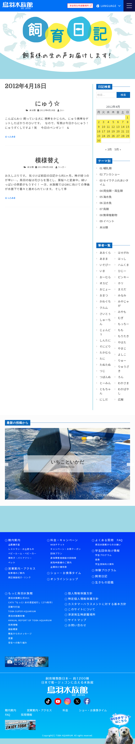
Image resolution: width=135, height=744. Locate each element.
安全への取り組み (17, 642)
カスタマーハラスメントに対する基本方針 (97, 604)
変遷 (10, 638)
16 (98, 131)
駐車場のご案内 (16, 573)
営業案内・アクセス (22, 568)
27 (118, 136)
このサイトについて (81, 609)
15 (127, 127)
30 (98, 140)
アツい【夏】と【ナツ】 (67, 462)
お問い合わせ (77, 625)
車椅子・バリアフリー (20, 557)
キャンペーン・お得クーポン (65, 549)
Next (128, 464)
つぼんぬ (105, 377)
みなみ (122, 295)
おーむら (105, 277)
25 (108, 136)
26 (113, 136)
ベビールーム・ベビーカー (22, 553)
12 (113, 127)
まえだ (122, 289)
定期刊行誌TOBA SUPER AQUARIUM (22, 609)
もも (120, 330)
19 (113, 131)
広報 (120, 399)
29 (127, 136)
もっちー (123, 324)
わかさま (123, 383)
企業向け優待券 (58, 566)
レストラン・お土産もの (21, 549)
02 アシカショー (110, 174)
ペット (11, 562)
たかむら (105, 352)
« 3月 (108, 149)
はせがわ (123, 253)
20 (118, 131)
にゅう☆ (47, 103)
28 (122, 136)
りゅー (122, 360)
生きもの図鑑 (104, 582)
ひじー (122, 271)
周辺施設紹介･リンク (19, 577)
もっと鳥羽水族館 (20, 593)
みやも (122, 312)
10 (103, 127)
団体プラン (56, 553)
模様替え (47, 160)
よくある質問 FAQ (109, 540)
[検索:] (113, 95)
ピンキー (123, 277)
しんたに (105, 340)
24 (103, 136)
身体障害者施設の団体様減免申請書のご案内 (63, 560)
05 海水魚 (106, 197)
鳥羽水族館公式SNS (18, 597)
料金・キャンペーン (64, 540)
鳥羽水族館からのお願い (108, 544)
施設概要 (13, 629)
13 (118, 127)
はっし (122, 259)
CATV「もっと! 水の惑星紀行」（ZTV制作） (31, 602)
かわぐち (105, 301)
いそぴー (105, 265)
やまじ (122, 348)
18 (108, 131)
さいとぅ (105, 314)
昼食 (97, 559)
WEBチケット (57, 544)
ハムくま (123, 265)
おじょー (105, 289)
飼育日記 (101, 576)
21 (122, 131)
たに (102, 359)
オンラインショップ (64, 579)
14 (122, 127)
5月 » (117, 149)
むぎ (120, 318)
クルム (104, 308)
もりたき (123, 336)
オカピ (104, 283)
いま (102, 271)
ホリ (120, 283)
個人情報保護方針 (80, 593)
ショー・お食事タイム (65, 573)
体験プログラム (106, 570)
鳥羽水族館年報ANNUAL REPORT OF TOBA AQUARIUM (30, 618)
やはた (122, 342)
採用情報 (13, 624)
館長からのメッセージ (20, 633)
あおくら (105, 253)
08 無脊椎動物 (108, 215)
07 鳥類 (104, 209)
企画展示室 (14, 544)
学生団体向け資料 (104, 564)
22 (127, 131)
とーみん (105, 383)
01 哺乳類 (106, 168)
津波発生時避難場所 (82, 614)
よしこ (122, 354)
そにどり (105, 346)
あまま (104, 259)
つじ (102, 371)
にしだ (104, 399)
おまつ (104, 295)
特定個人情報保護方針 (83, 599)
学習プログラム (103, 555)
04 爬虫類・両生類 (111, 191)
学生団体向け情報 (107, 550)
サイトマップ (77, 620)
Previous (2, 464)
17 (103, 131)
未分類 (32, 110)
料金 (65, 710)
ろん (120, 377)
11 (108, 127)
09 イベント (107, 221)
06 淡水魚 (106, 203)
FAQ (7, 715)
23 (98, 136)
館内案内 (14, 540)
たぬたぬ (105, 365)
